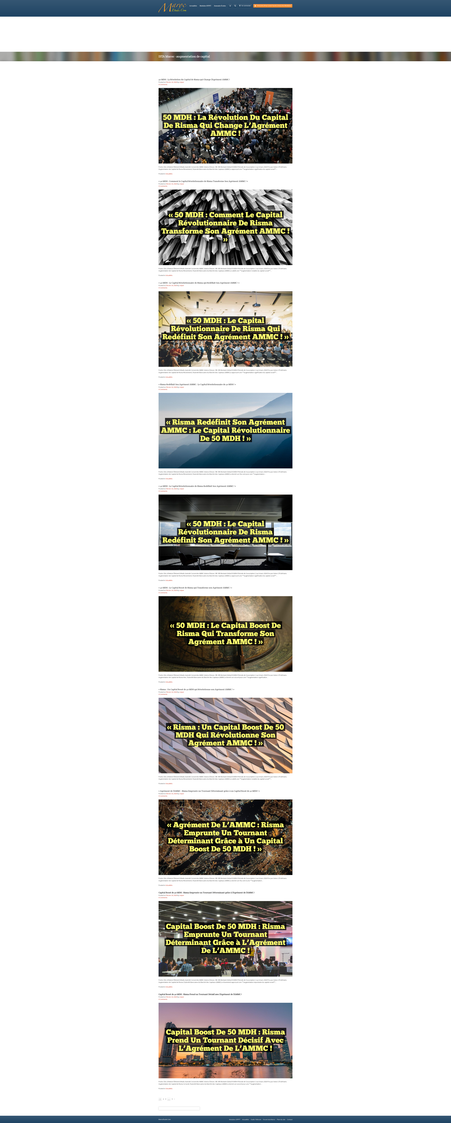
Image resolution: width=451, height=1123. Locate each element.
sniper (181, 82)
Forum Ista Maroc (269, 1119)
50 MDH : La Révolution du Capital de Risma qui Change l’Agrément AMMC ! (194, 79)
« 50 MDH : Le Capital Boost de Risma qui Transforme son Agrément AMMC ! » (195, 587)
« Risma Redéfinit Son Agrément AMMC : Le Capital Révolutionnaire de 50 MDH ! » (197, 384)
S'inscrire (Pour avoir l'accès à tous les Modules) (274, 6)
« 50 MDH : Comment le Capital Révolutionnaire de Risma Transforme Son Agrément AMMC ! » (203, 181)
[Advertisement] (225, 34)
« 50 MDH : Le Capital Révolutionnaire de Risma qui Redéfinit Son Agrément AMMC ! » (199, 282)
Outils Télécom (256, 1119)
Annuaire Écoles (220, 6)
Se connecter (246, 6)
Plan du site (281, 1119)
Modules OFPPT (205, 6)
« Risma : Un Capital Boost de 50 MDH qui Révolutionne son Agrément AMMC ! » (196, 689)
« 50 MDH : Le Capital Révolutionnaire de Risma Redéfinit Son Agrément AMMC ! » (197, 486)
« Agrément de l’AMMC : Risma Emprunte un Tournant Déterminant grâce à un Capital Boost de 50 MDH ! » (209, 791)
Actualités (193, 6)
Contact (289, 1119)
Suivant (174, 1099)
